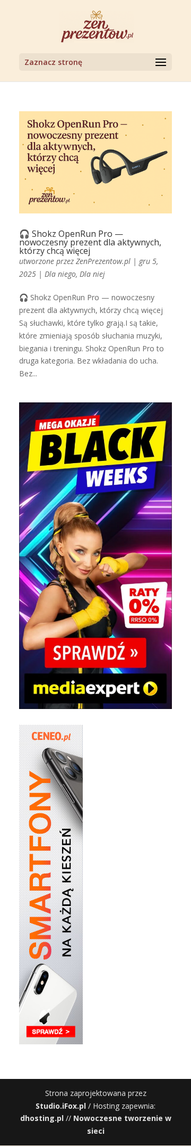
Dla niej (92, 274)
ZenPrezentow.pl (103, 261)
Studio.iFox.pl (61, 1106)
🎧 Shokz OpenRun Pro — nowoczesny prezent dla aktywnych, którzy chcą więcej (90, 242)
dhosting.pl (42, 1118)
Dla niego (60, 274)
